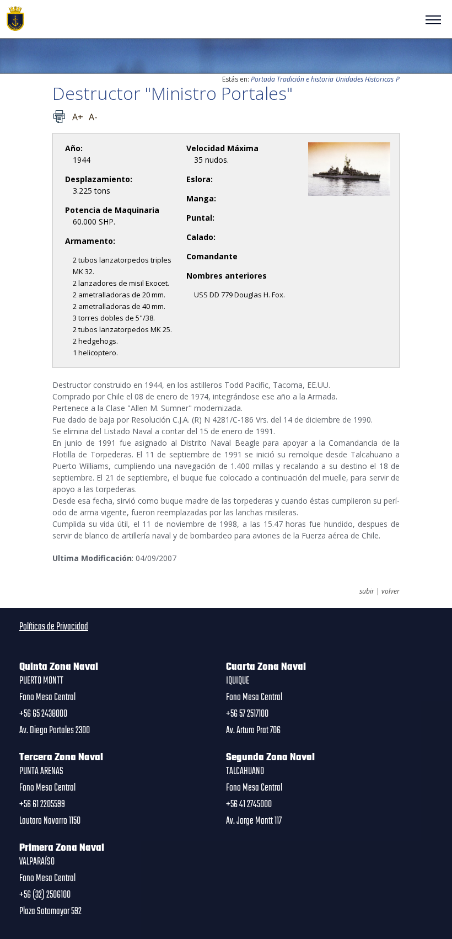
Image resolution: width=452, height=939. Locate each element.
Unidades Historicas (365, 79)
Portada (263, 79)
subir (366, 591)
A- (93, 117)
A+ (77, 117)
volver (390, 591)
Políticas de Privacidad (53, 626)
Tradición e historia (305, 79)
